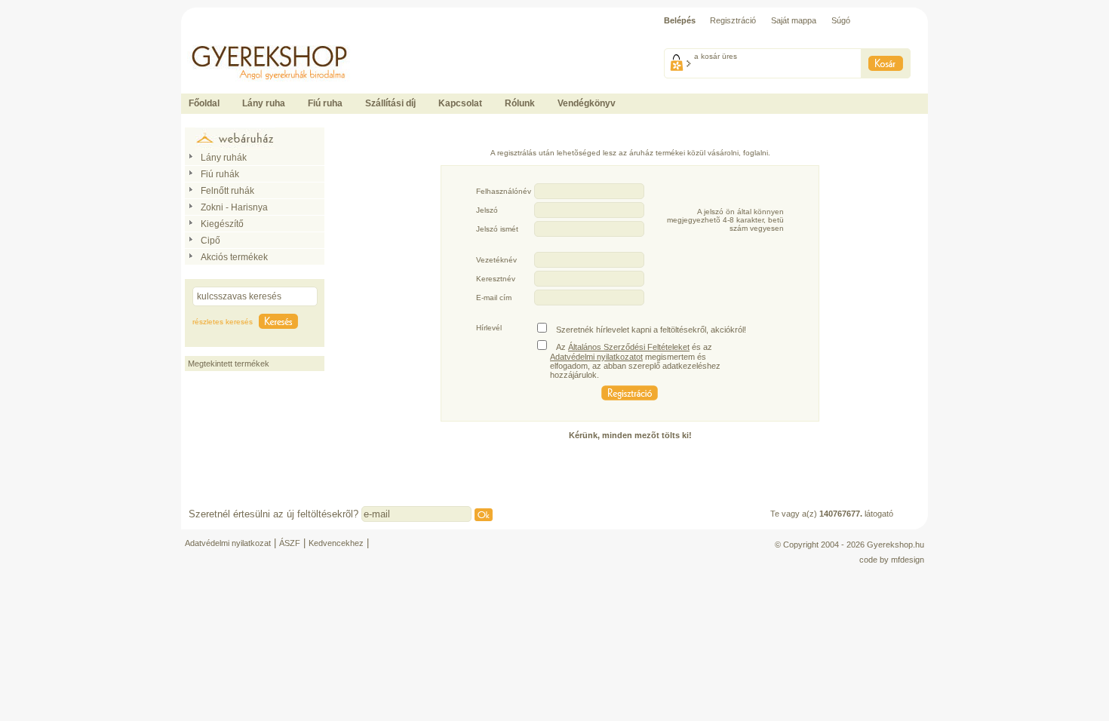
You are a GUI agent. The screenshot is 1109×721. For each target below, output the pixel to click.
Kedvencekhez (336, 543)
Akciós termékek (234, 257)
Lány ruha (263, 103)
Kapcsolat (460, 103)
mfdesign (907, 559)
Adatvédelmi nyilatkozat (228, 543)
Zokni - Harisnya (234, 207)
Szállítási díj (390, 103)
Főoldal (204, 103)
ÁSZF (289, 543)
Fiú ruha (325, 103)
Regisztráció (733, 20)
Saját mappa (793, 20)
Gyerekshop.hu (895, 544)
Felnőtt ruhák (227, 191)
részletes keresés (222, 322)
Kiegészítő (222, 224)
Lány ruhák (224, 157)
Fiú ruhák (220, 174)
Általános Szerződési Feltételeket (629, 346)
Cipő (210, 240)
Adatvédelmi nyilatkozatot (596, 356)
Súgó (840, 20)
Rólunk (520, 103)
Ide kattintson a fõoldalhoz (228, 37)
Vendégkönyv (587, 103)
